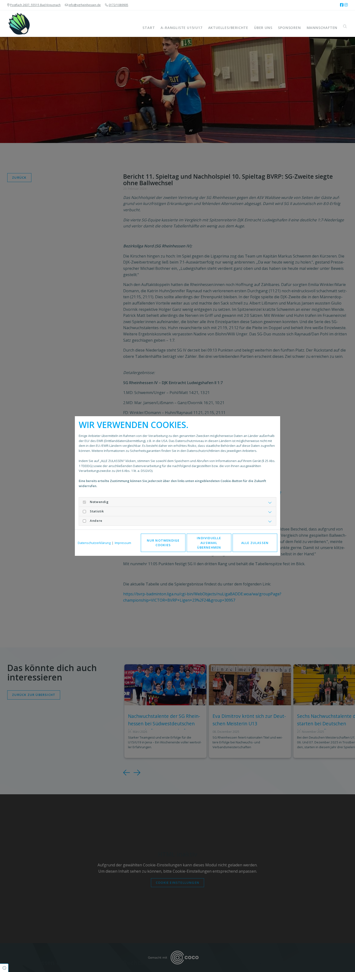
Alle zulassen (255, 543)
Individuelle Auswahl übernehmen (209, 542)
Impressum (123, 543)
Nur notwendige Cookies (163, 542)
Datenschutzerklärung (94, 543)
